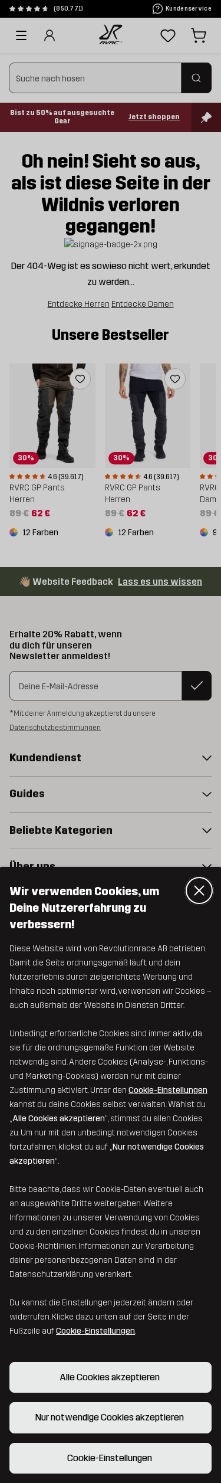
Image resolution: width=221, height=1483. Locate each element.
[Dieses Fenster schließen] (199, 890)
